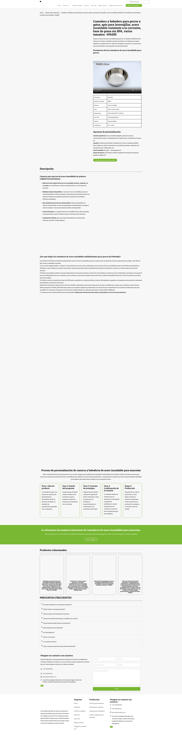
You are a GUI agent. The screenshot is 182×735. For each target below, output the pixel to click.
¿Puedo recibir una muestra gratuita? (54, 609)
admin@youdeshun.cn (49, 677)
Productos (66, 5)
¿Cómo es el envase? (49, 637)
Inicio (59, 5)
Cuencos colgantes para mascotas (96, 716)
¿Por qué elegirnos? (49, 632)
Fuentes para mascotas (96, 707)
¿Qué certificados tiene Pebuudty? (53, 628)
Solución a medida (77, 5)
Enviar (116, 688)
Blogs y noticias (102, 5)
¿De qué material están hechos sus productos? (56, 623)
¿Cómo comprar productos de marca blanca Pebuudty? (59, 646)
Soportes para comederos (97, 711)
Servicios (86, 5)
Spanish (136, 2)
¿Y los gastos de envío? (50, 642)
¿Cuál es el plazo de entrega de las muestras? (56, 614)
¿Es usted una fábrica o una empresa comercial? (57, 604)
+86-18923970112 (47, 673)
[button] (91, 604)
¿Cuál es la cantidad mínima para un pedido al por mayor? (60, 618)
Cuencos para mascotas (52, 12)
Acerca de (93, 5)
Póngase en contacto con (115, 5)
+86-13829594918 (48, 669)
